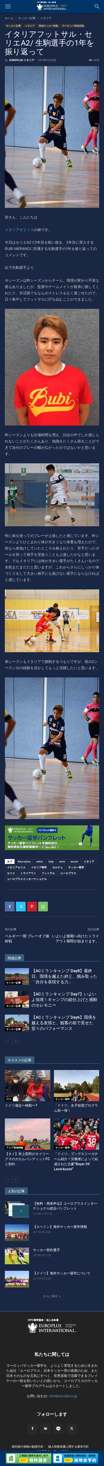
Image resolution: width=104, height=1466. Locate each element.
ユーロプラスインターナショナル (27, 879)
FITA (8, 1099)
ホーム (9, 18)
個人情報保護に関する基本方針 (68, 1446)
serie (62, 861)
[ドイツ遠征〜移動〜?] (27, 1085)
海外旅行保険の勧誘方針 (28, 1446)
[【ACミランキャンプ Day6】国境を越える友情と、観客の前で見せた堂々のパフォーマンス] (17, 1023)
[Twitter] (21, 906)
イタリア (46, 18)
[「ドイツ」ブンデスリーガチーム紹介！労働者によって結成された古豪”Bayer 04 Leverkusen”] (76, 1134)
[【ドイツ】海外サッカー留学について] (17, 1279)
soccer (74, 861)
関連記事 (14, 958)
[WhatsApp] (43, 906)
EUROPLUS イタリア (21, 60)
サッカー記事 (27, 18)
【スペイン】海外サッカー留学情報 (60, 1227)
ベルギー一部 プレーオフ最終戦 (27, 938)
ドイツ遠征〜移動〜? (21, 1105)
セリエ (11, 873)
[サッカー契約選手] (17, 1256)
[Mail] (45, 1429)
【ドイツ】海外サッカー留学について (61, 1273)
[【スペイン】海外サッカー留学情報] (17, 1232)
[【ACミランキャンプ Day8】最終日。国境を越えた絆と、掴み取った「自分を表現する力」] (17, 976)
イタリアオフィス (19, 229)
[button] (7, 6)
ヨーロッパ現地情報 (73, 25)
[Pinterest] (32, 906)
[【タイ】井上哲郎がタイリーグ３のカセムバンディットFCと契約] (27, 1134)
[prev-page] (8, 1041)
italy (51, 861)
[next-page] (16, 1041)
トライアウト (28, 873)
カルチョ (57, 867)
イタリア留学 (39, 867)
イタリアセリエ (16, 867)
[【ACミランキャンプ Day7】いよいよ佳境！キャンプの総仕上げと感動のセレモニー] (17, 999)
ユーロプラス (68, 873)
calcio (39, 861)
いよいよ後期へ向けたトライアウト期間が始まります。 (75, 938)
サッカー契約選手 (46, 1250)
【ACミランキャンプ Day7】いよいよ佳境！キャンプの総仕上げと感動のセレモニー (64, 1000)
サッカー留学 (76, 867)
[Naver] (58, 1429)
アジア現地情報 (14, 1147)
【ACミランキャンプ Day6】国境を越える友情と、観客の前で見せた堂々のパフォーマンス (63, 1023)
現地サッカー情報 (48, 25)
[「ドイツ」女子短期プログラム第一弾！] (76, 1085)
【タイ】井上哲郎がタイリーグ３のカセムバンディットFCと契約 (27, 1159)
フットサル (48, 873)
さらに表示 (50, 1296)
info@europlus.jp (63, 1396)
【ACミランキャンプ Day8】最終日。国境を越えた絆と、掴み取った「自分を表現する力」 (64, 976)
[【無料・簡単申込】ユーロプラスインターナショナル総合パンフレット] (17, 1209)
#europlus (24, 861)
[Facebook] (10, 906)
